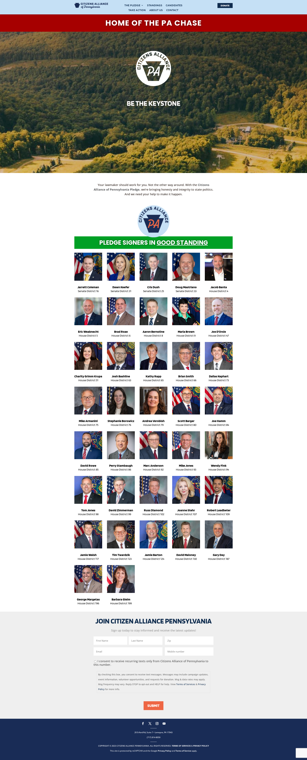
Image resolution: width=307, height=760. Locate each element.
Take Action (137, 10)
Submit (153, 705)
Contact (172, 10)
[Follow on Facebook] (143, 723)
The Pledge (132, 5)
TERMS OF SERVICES (181, 745)
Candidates (174, 5)
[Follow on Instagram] (157, 723)
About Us (156, 10)
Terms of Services (185, 684)
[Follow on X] (150, 723)
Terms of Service (183, 750)
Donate (225, 5)
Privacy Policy (164, 750)
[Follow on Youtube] (164, 723)
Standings (154, 5)
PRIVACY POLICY (201, 745)
